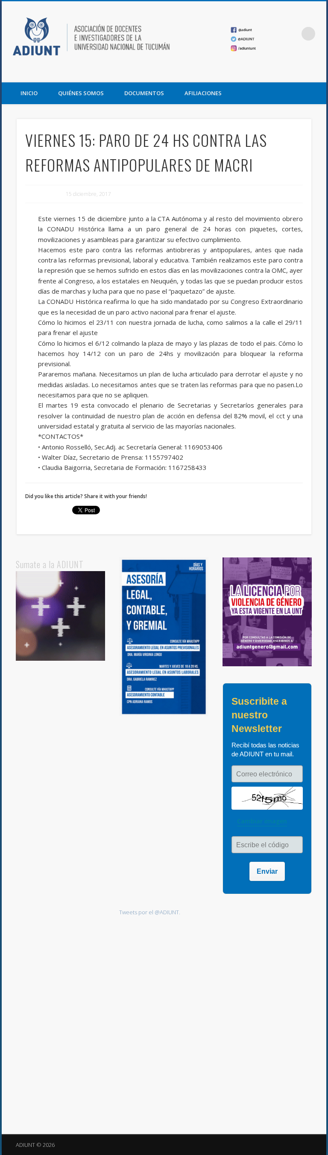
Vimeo (317, 73)
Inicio (29, 93)
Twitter (299, 73)
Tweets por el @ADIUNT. (149, 912)
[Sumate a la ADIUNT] (60, 658)
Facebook (282, 73)
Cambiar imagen (262, 821)
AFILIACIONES (203, 93)
